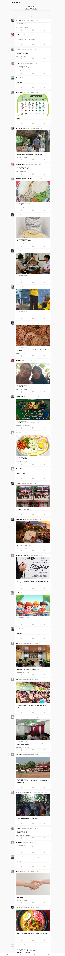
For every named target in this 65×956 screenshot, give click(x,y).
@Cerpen (17, 27)
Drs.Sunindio (19, 20)
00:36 (39, 34)
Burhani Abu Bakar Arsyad (22, 519)
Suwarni (18, 360)
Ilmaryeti (18, 432)
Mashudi (18, 483)
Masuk (27, 8)
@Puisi (17, 42)
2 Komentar (25, 207)
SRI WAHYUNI (19, 78)
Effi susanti (18, 468)
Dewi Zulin (18, 593)
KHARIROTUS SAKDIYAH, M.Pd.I (23, 178)
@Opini (17, 171)
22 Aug (35, 49)
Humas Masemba (20, 945)
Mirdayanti (18, 63)
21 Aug (35, 828)
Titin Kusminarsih (20, 34)
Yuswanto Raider (20, 396)
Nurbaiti (18, 49)
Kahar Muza (18, 643)
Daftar (34, 8)
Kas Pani (18, 214)
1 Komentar (25, 70)
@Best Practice (19, 835)
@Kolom (17, 56)
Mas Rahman (19, 287)
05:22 (37, 20)
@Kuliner (17, 207)
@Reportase (18, 425)
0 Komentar (25, 27)
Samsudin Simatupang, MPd (22, 555)
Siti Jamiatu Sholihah (21, 128)
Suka (21, 27)
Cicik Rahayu (19, 92)
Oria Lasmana (19, 323)
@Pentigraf (18, 476)
